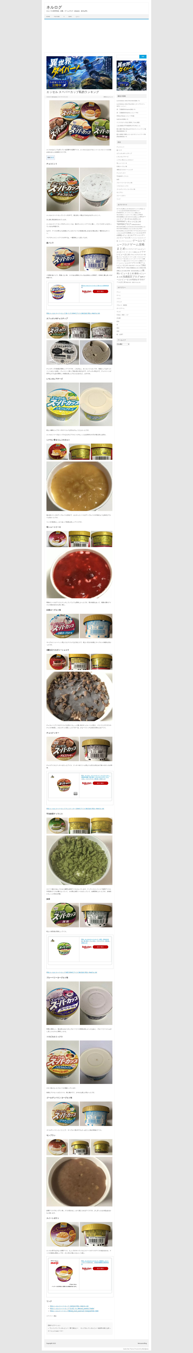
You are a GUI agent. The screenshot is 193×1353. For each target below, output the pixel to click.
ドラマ (119, 298)
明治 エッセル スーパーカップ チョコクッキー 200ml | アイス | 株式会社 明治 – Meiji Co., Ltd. (75, 808)
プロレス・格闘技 (122, 305)
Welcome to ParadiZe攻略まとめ (137, 226)
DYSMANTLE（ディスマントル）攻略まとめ (129, 212)
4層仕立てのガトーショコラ (125, 169)
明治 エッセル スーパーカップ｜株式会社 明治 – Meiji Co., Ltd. (69, 1306)
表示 (52, 157)
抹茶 (118, 179)
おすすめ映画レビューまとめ (131, 233)
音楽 (118, 331)
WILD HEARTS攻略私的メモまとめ (125, 228)
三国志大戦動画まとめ (132, 267)
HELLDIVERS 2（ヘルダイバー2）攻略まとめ (128, 214)
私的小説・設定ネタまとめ (133, 282)
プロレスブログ (135, 254)
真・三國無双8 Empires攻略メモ (126, 109)
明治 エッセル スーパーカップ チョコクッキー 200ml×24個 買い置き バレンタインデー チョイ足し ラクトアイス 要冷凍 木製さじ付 (95, 777)
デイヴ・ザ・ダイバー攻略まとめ (130, 252)
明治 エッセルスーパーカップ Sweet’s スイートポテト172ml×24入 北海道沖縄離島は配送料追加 (95, 1262)
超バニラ (119, 150)
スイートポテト (121, 195)
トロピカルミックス (122, 186)
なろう (77, 16)
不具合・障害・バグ (122, 315)
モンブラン (120, 192)
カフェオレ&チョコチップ (124, 153)
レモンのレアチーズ (122, 156)
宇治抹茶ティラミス (122, 176)
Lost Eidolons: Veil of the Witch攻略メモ (128, 100)
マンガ (119, 311)
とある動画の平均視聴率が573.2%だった (129, 125)
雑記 (55, 1316)
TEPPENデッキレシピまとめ (129, 221)
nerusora (54, 97)
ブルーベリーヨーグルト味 (124, 182)
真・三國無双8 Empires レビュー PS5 (127, 112)
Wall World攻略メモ (122, 119)
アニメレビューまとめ (136, 237)
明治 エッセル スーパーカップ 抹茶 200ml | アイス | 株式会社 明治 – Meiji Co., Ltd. (71, 972)
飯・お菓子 (120, 334)
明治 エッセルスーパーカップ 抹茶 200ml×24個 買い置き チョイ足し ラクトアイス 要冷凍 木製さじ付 (95, 941)
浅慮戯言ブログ (131, 276)
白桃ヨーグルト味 (122, 166)
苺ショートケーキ (122, 163)
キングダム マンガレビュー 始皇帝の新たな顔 (96, 1328)
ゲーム (119, 295)
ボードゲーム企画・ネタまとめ (135, 257)
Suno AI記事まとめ (135, 219)
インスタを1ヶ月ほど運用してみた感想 (128, 122)
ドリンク (119, 301)
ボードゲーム (120, 308)
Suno (70, 16)
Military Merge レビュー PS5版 (125, 116)
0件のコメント (108, 97)
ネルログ (54, 7)
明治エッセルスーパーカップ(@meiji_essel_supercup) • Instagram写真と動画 (74, 1311)
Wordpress (145, 1349)
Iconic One (126, 1349)
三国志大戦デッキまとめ (134, 265)
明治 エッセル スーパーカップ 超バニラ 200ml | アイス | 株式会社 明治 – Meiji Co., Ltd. (73, 313)
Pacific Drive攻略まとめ (134, 216)
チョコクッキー (121, 173)
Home (48, 16)
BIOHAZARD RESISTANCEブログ (131, 210)
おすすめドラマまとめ (134, 230)
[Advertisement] (96, 36)
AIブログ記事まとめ (122, 208)
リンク (119, 199)
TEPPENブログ (124, 224)
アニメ (119, 292)
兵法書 (119, 318)
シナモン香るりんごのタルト (125, 160)
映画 (118, 321)
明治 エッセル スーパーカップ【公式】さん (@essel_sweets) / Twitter (72, 1308)
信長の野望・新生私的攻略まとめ (133, 270)
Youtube (57, 16)
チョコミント (120, 147)
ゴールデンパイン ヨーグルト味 (126, 189)
